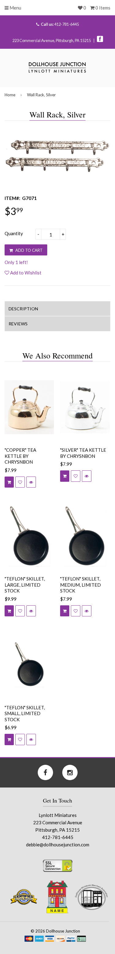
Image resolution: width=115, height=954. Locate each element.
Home (10, 94)
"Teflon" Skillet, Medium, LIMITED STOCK (80, 584)
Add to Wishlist (25, 272)
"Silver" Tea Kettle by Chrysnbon (83, 453)
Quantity (14, 233)
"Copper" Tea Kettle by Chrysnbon (20, 456)
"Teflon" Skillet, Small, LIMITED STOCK (25, 713)
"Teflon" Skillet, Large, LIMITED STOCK (25, 584)
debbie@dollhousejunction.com (57, 844)
